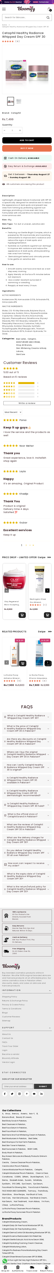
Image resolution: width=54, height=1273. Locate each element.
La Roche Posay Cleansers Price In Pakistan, (21, 1208)
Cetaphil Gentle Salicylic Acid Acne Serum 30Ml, (23, 1239)
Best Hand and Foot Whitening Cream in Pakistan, (24, 1135)
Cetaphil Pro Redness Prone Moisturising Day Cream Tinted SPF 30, (25, 1251)
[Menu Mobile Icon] (4, 9)
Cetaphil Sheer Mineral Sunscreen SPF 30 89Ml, (22, 1256)
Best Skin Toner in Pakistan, (13, 1145)
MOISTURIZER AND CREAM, (28, 342)
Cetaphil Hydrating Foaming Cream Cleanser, (22, 1243)
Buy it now (27, 148)
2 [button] (26, 545)
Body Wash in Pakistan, (12, 1152)
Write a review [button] (27, 403)
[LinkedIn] (41, 1093)
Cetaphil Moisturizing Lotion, (14, 1246)
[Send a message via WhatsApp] (4, 1261)
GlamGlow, (7, 1194)
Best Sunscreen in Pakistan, (14, 1149)
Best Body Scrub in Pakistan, (14, 1121)
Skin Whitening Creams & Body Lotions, (31, 350)
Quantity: (7, 124)
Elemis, (5, 1180)
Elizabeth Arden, (16, 1180)
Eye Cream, (27, 1183)
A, (3, 1113)
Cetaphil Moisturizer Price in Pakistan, (18, 1173)
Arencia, (15, 1113)
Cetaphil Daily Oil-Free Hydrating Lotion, (19, 1229)
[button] (8, 41)
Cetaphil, (32, 339)
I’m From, (46, 1201)
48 (7, 184)
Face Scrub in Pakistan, (38, 1187)
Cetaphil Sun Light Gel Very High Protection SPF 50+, (24, 1260)
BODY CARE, (33, 1149)
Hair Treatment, (20, 1201)
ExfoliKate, (37, 1180)
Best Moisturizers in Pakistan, (14, 1138)
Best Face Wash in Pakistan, (14, 1131)
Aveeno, (24, 1113)
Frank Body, (43, 1191)
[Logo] (26, 9)
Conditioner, (7, 1176)
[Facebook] (4, 1093)
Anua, (7, 1113)
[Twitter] (12, 1093)
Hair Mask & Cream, (38, 1198)
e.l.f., (47, 1176)
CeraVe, (5, 1162)
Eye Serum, (38, 1183)
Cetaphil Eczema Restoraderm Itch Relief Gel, (21, 1236)
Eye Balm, (6, 1183)
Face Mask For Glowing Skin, (14, 1187)
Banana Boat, (8, 1117)
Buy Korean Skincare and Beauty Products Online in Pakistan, (24, 1157)
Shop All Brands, (24, 345)
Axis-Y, (32, 1113)
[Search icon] (48, 17)
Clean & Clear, (42, 1173)
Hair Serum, (7, 1201)
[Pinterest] (26, 1093)
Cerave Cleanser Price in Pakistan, (25, 1162)
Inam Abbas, (34, 1201)
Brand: (6, 113)
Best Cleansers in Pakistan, (13, 1124)
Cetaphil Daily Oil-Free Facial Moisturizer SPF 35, (22, 1225)
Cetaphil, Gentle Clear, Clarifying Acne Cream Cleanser (26, 1263)
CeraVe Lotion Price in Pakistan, (15, 1166)
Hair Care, (6, 1198)
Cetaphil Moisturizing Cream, (15, 1222)
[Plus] (20, 130)
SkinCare (20, 354)
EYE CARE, (16, 1183)
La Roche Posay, (17, 1205)
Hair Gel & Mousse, (20, 1198)
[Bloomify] (27, 966)
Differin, (25, 1176)
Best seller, (21, 339)
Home (4, 25)
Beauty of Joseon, (24, 1117)
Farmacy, (32, 1191)
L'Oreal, (5, 1205)
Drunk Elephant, (37, 1176)
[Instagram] (19, 1093)
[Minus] (4, 130)
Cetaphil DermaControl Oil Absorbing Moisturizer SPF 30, (26, 1232)
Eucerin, (28, 1180)
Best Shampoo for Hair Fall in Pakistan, (19, 1142)
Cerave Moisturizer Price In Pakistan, (17, 1169)
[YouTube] (34, 1093)
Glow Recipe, (19, 1194)
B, (37, 1113)
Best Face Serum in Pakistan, (14, 1128)
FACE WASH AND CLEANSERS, (14, 1191)
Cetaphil (16, 113)
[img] (10, 420)
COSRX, (18, 1176)
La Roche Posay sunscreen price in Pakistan (21, 1212)
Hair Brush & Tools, (34, 1194)
